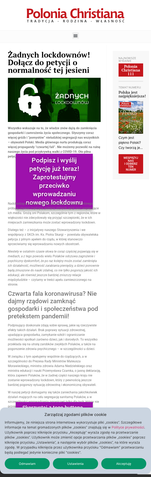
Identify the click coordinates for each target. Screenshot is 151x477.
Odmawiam (27, 464)
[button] (75, 35)
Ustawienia (75, 464)
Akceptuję (123, 464)
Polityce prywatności (128, 427)
